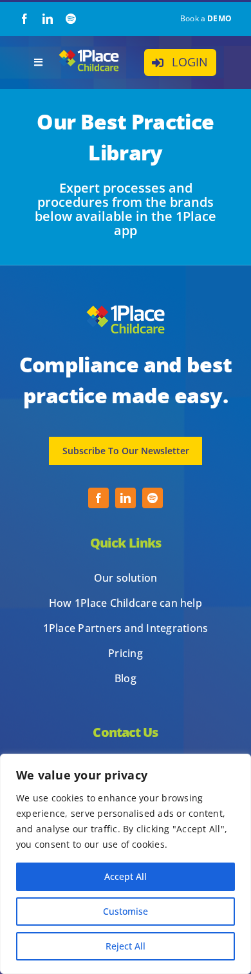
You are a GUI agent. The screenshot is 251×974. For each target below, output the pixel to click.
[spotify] (71, 19)
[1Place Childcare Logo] (89, 53)
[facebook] (24, 19)
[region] (125, 864)
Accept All (125, 876)
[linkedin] (47, 19)
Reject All (125, 946)
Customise (125, 911)
